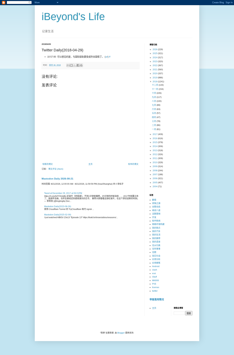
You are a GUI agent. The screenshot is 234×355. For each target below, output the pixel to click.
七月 (154, 105)
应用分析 (156, 259)
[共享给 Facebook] (78, 65)
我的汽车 (156, 231)
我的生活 (156, 235)
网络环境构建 (158, 224)
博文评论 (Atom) (55, 169)
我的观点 (156, 228)
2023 (155, 61)
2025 (155, 53)
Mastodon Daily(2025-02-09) (57, 214)
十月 (154, 93)
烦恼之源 (156, 203)
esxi (154, 273)
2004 (155, 186)
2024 (155, 57)
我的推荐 (156, 238)
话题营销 (156, 214)
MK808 (155, 280)
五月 (154, 113)
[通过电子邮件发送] (68, 65)
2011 (155, 158)
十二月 (155, 85)
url (106, 56)
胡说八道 (156, 210)
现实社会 (156, 256)
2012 (155, 154)
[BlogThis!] (71, 65)
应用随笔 (156, 263)
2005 (155, 182)
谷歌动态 (156, 207)
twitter (155, 291)
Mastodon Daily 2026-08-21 (57, 178)
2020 (155, 73)
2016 (155, 138)
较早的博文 (133, 164)
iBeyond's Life (73, 16)
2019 (155, 77)
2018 (155, 81)
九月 (154, 97)
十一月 (155, 89)
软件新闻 (156, 221)
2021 (155, 69)
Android (155, 266)
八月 (154, 101)
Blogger (121, 333)
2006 (155, 178)
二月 (154, 125)
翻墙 (154, 200)
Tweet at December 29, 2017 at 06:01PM (63, 193)
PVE (154, 284)
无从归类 (156, 245)
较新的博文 (47, 164)
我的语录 (156, 242)
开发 (154, 217)
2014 (155, 146)
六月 (154, 109)
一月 (154, 129)
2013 (155, 150)
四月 (154, 117)
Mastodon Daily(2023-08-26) (57, 206)
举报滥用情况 (157, 299)
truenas (155, 287)
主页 (90, 164)
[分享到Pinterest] (81, 65)
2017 (155, 134)
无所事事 (156, 249)
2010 (155, 162)
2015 (155, 142)
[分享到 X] (74, 65)
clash (154, 270)
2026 (155, 49)
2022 (155, 65)
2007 (155, 174)
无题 (154, 252)
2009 (155, 166)
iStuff (154, 277)
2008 (155, 170)
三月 (154, 121)
